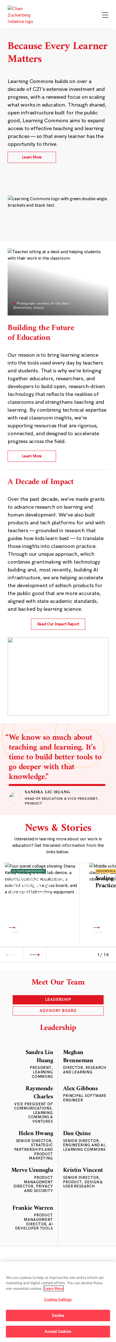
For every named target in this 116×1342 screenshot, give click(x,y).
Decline (58, 1315)
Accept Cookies (58, 1331)
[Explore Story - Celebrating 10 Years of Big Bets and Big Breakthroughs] (42, 900)
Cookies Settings (58, 1299)
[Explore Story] (14, 927)
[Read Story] (99, 927)
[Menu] (105, 15)
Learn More (53, 1288)
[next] (34, 954)
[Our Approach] (23, 15)
